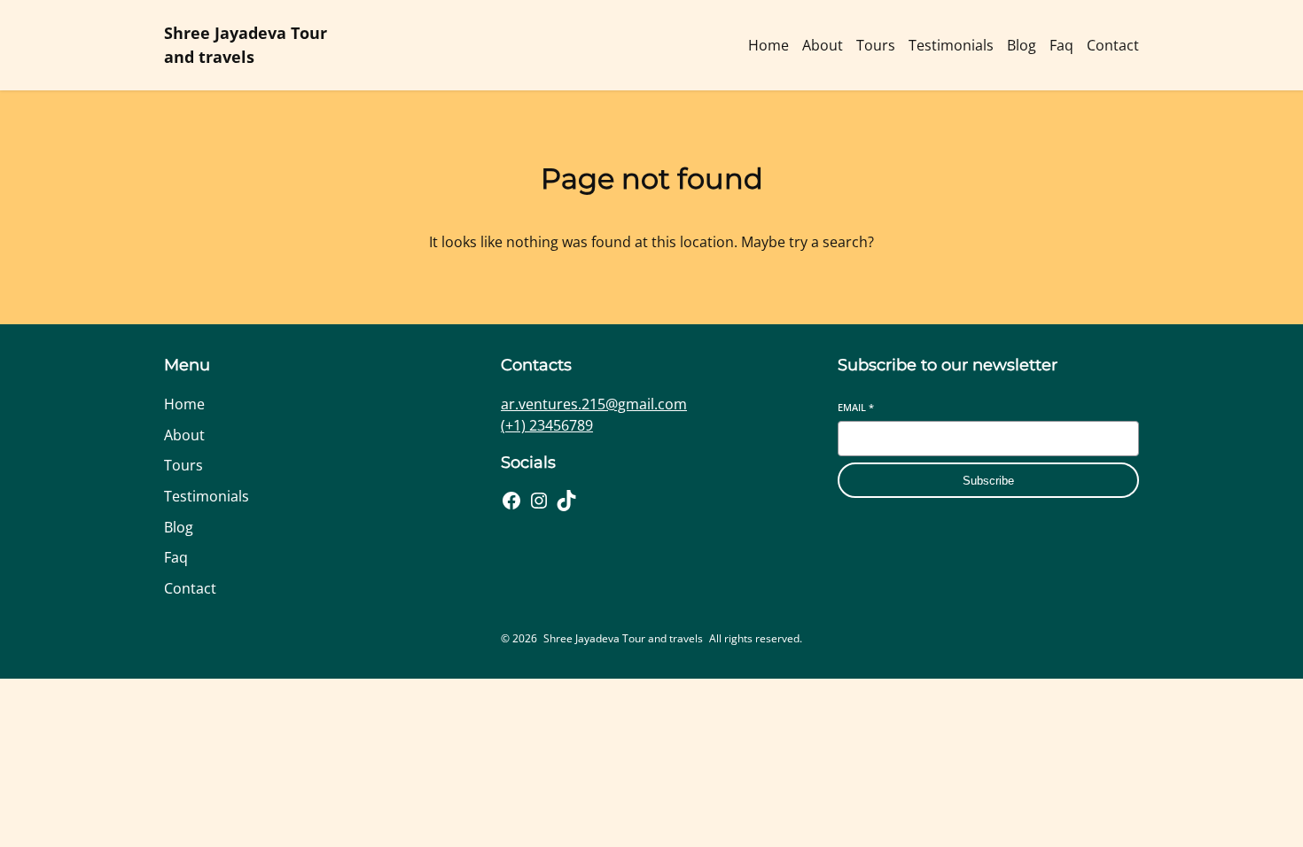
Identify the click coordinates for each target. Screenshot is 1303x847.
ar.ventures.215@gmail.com (594, 404)
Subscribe (988, 480)
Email (856, 407)
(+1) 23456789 (547, 425)
